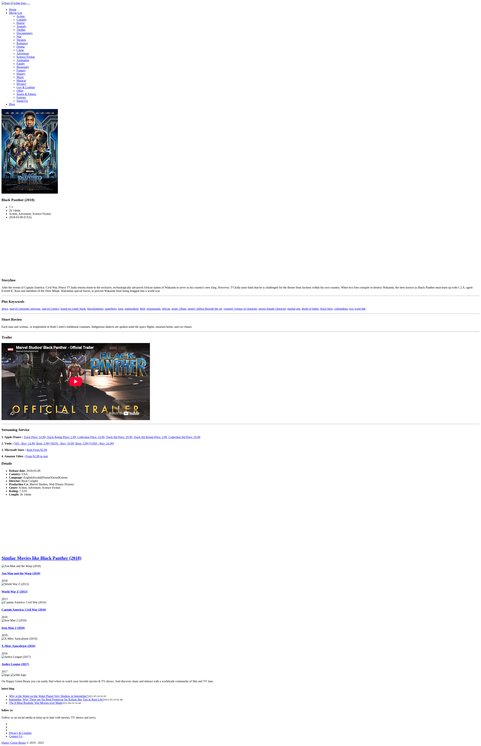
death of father (310, 308)
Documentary (25, 33)
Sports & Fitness (26, 94)
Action (21, 16)
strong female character (272, 308)
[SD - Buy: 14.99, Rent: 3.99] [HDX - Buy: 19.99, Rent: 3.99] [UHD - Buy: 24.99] (64, 443)
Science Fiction (26, 56)
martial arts (293, 308)
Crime (20, 50)
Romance (22, 43)
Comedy (22, 19)
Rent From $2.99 (37, 449)
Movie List (15, 12)
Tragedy (21, 26)
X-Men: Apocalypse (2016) (18, 646)
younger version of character (240, 308)
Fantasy (21, 70)
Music (20, 77)
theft (142, 308)
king (120, 308)
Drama (21, 46)
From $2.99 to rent (37, 456)
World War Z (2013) (14, 591)
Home (12, 9)
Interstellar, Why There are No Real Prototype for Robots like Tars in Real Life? (56, 699)
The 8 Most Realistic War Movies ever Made (35, 702)
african (166, 308)
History (21, 73)
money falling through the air (205, 308)
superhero (110, 308)
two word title (357, 308)
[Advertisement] (240, 248)
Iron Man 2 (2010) (13, 627)
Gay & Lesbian (26, 87)
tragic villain (179, 308)
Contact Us (15, 736)
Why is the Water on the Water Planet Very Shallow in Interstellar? (48, 696)
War (19, 36)
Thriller (21, 29)
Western (21, 40)
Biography (23, 67)
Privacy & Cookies (20, 733)
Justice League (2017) (15, 664)
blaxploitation (95, 308)
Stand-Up (22, 100)
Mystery (21, 84)
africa (5, 308)
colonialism (341, 308)
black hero (326, 308)
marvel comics (50, 308)
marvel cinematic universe (25, 308)
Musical (21, 80)
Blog (12, 104)
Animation (23, 60)
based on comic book (73, 308)
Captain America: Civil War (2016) (24, 609)
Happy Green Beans (14, 742)
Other (20, 90)
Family (21, 63)
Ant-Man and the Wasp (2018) (21, 573)
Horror (21, 23)
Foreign (21, 97)
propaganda (153, 308)
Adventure (23, 53)
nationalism (131, 308)
